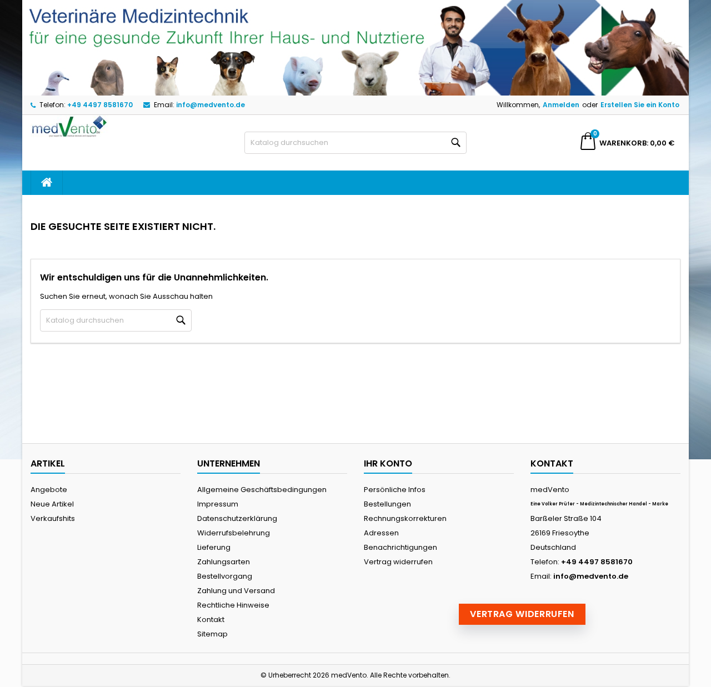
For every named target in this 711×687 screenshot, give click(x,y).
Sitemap (212, 634)
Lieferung (214, 547)
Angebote (49, 489)
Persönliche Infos (394, 489)
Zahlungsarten (223, 561)
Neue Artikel (52, 504)
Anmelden (561, 104)
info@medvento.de (210, 104)
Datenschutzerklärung (237, 518)
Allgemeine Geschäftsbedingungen (262, 489)
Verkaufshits (53, 518)
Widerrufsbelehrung (233, 533)
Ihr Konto (388, 463)
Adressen (381, 533)
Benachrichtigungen (400, 547)
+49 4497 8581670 (100, 104)
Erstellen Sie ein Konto (639, 104)
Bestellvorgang (224, 576)
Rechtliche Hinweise (233, 605)
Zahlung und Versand (236, 590)
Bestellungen (387, 504)
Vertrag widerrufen (398, 561)
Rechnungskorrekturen (405, 518)
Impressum (217, 504)
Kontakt (210, 619)
